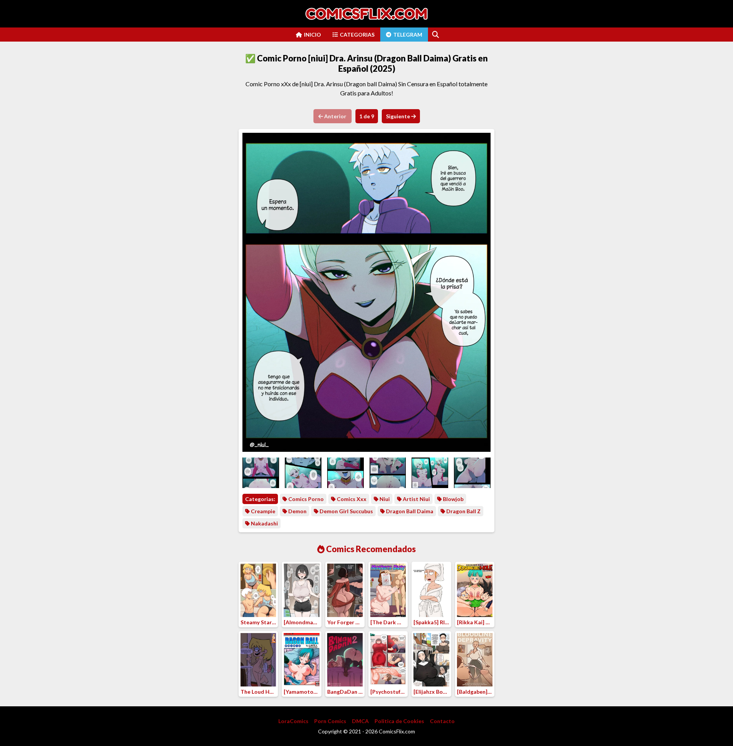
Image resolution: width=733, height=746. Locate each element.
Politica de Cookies (399, 721)
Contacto (442, 721)
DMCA (360, 721)
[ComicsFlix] (366, 14)
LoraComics (293, 721)
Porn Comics (330, 721)
